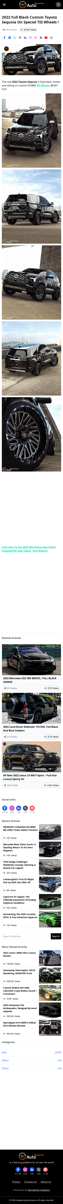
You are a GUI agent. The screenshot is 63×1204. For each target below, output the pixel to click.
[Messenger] (9, 37)
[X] (40, 37)
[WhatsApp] (14, 37)
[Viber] (30, 37)
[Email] (46, 37)
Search (56, 936)
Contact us (30, 1181)
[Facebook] (4, 37)
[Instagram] (35, 37)
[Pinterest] (20, 37)
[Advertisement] (31, 508)
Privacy (16, 1181)
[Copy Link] (51, 37)
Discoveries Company (39, 1190)
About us (46, 1181)
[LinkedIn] (25, 37)
